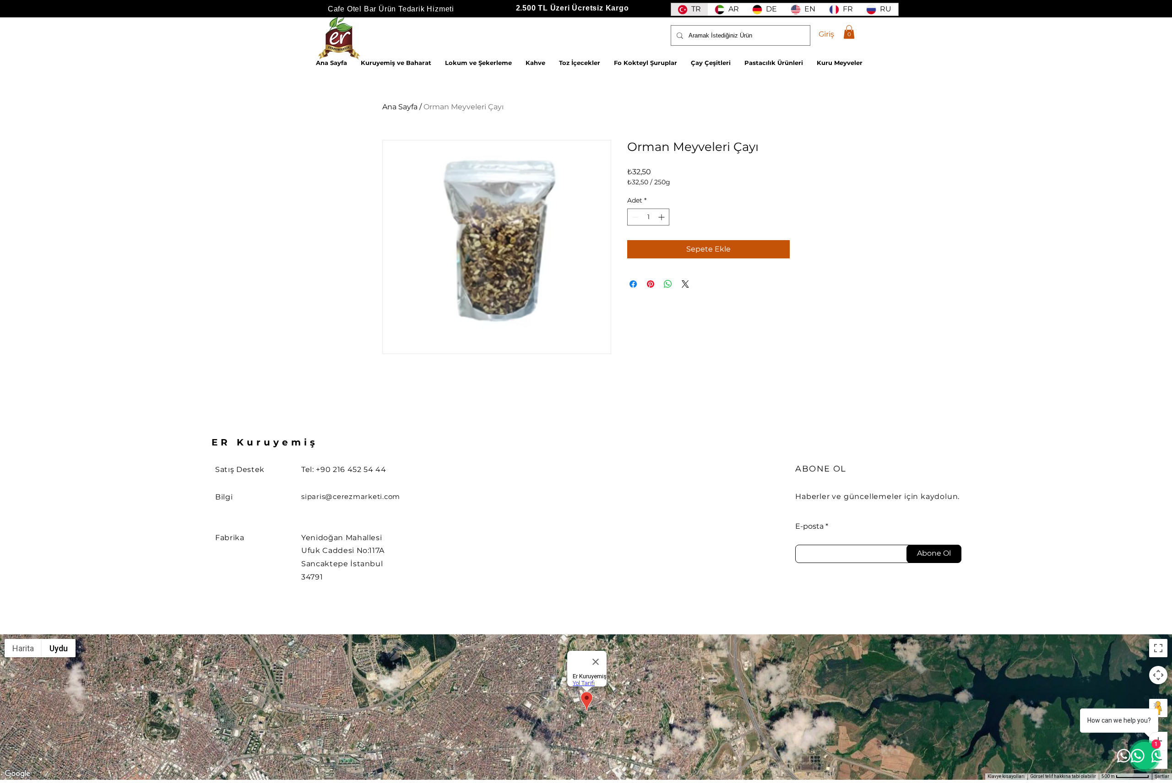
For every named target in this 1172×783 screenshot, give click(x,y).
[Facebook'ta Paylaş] (633, 284)
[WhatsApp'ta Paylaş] (667, 284)
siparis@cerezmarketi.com (350, 496)
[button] (849, 32)
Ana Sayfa (400, 106)
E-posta (809, 526)
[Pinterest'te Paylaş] (650, 284)
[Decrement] (634, 217)
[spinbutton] (648, 217)
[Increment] (662, 217)
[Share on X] (685, 284)
